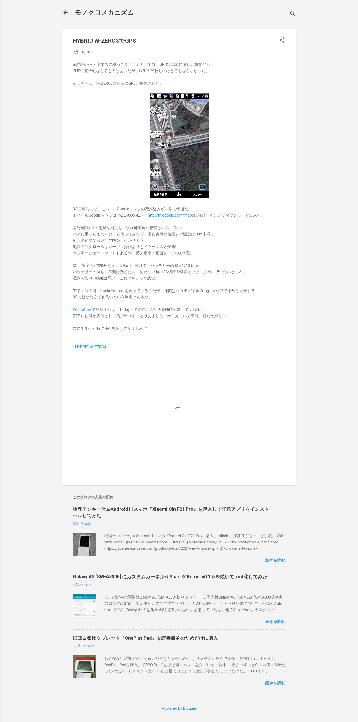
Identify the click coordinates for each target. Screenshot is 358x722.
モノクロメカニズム (104, 12)
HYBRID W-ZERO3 (90, 346)
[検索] (292, 14)
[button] (282, 40)
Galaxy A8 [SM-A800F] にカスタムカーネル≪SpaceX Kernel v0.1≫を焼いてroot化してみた (170, 576)
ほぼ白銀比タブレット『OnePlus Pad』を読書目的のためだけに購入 (145, 638)
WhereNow (82, 309)
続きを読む (275, 560)
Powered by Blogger (179, 708)
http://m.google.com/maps (171, 215)
